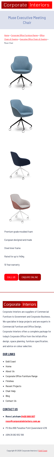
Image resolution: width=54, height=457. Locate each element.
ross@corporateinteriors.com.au (23, 421)
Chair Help (11, 391)
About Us (10, 371)
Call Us (11, 277)
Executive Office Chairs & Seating (33, 39)
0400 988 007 (28, 416)
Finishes (10, 381)
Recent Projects (13, 386)
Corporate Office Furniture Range (24, 35)
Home (6, 35)
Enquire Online (30, 277)
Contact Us (11, 400)
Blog (8, 395)
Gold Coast (11, 361)
